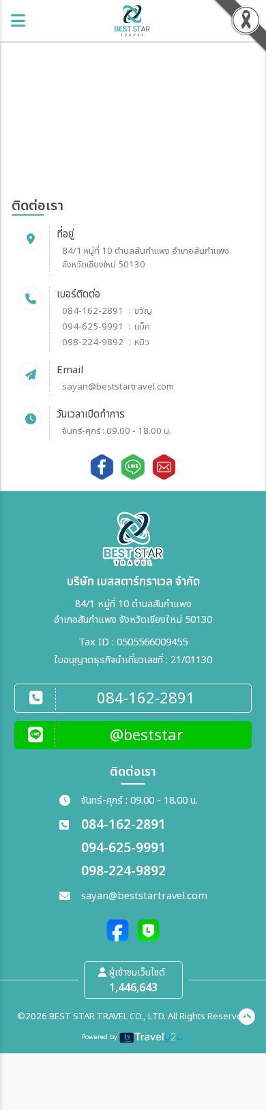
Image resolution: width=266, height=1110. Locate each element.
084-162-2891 (92, 311)
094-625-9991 (92, 327)
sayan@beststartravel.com (118, 387)
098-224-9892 (92, 342)
